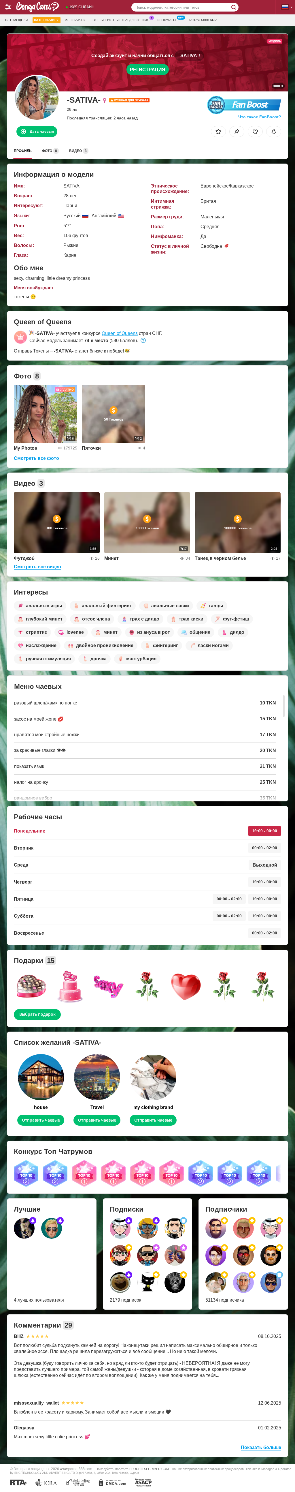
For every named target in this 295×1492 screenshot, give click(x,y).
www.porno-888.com (76, 1469)
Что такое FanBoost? (259, 117)
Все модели (16, 20)
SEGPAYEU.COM (156, 1469)
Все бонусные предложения (121, 20)
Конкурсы (166, 20)
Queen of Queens (120, 333)
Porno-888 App (203, 20)
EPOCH (135, 1469)
